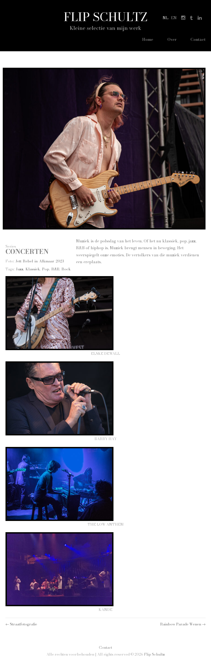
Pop (45, 269)
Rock (66, 269)
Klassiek (33, 269)
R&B (55, 269)
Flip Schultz (106, 17)
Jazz (19, 269)
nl (165, 18)
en (174, 18)
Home (147, 39)
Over (172, 39)
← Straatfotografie (21, 624)
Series (10, 246)
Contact (198, 39)
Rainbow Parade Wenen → (183, 624)
